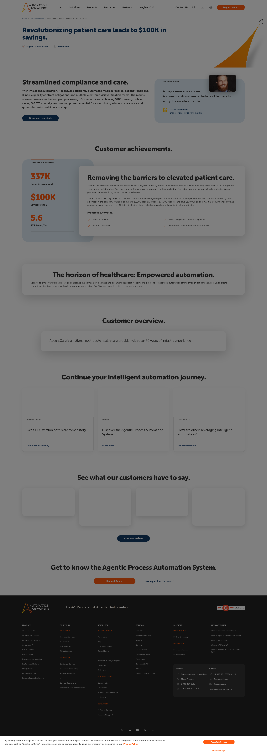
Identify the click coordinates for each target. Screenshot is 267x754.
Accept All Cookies (219, 742)
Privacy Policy (130, 744)
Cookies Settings (218, 750)
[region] (133, 745)
